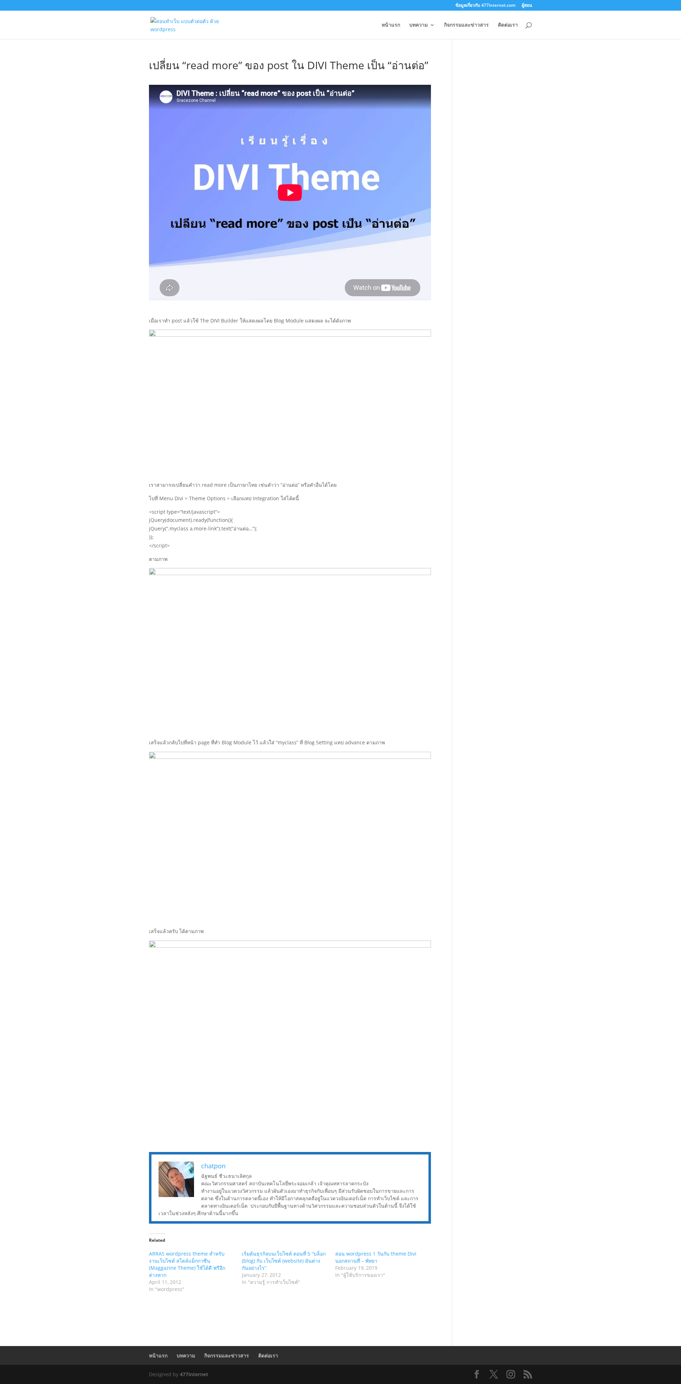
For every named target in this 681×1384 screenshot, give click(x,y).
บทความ (418, 25)
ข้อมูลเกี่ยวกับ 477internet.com (485, 5)
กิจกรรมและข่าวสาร (466, 25)
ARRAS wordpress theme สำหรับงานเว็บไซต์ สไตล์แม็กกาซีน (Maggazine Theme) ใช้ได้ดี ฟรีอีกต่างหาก (187, 1264)
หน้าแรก (391, 25)
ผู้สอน (527, 5)
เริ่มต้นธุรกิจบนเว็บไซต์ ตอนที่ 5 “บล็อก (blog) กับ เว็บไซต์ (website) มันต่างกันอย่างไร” (284, 1260)
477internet (194, 1374)
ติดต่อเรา (508, 25)
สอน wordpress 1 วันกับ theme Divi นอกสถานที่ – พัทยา (375, 1257)
